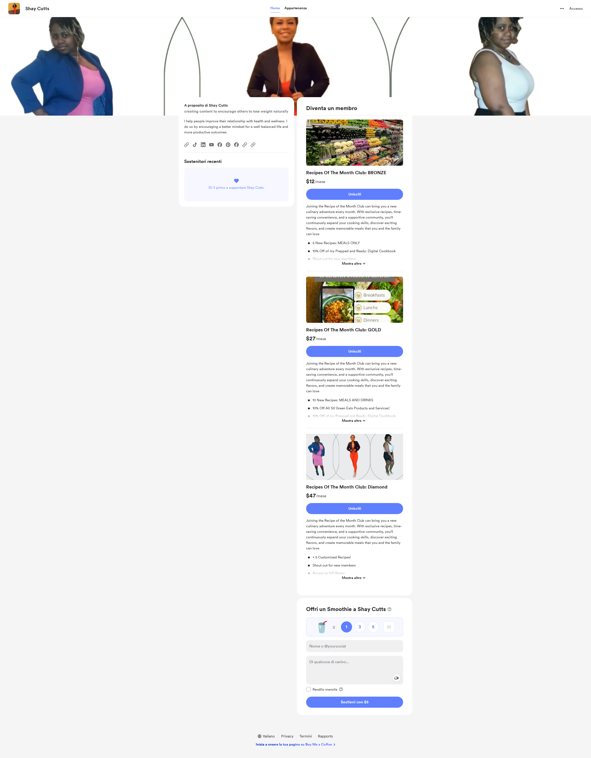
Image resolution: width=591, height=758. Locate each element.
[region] (354, 346)
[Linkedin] (203, 144)
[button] (275, 8)
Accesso (576, 8)
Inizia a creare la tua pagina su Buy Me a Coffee (294, 744)
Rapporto (325, 736)
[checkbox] (321, 689)
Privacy (287, 736)
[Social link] (186, 144)
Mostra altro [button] (352, 263)
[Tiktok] (195, 144)
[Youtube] (211, 144)
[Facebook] (219, 144)
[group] (354, 195)
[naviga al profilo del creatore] (14, 8)
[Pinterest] (228, 144)
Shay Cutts (37, 8)
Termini (305, 736)
